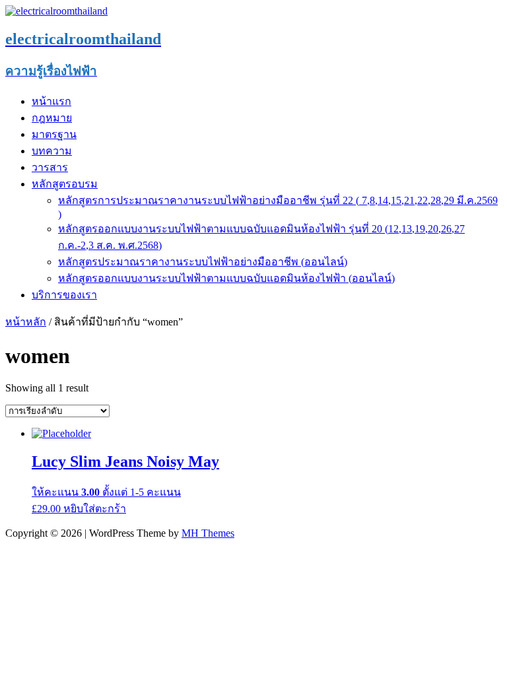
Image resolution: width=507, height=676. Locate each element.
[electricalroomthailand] (56, 11)
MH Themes (208, 533)
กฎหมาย (52, 117)
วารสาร (50, 167)
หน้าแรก (51, 101)
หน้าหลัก (25, 321)
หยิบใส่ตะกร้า (94, 508)
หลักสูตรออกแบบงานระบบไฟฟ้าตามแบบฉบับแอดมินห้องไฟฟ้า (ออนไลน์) (226, 278)
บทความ (52, 150)
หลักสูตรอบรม (65, 183)
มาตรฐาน (54, 134)
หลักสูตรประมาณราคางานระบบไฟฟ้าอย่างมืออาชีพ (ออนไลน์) (202, 261)
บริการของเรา (64, 294)
